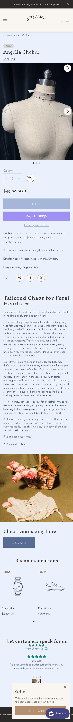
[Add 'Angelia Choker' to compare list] (30, 178)
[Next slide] (67, 111)
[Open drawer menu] (5, 20)
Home (6, 35)
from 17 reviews (34, 648)
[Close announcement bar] (68, 4)
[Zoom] (67, 68)
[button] (33, 163)
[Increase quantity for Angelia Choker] (19, 178)
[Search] (60, 20)
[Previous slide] (5, 111)
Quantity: (8, 170)
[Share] (19, 278)
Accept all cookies (40, 711)
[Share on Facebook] (30, 278)
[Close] (65, 687)
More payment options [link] (36, 225)
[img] (36, 645)
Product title (8, 608)
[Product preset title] (18, 586)
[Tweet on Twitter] (41, 278)
